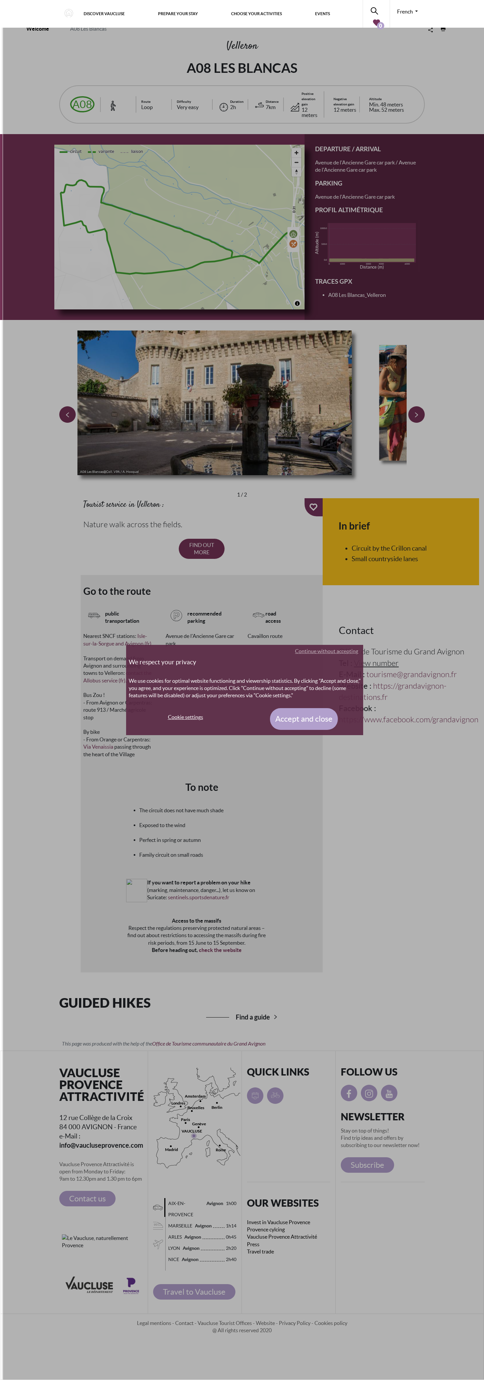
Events (322, 14)
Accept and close (304, 718)
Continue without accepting (326, 651)
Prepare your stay (178, 14)
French (405, 11)
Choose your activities (256, 14)
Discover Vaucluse (104, 14)
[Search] (376, 9)
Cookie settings (185, 717)
